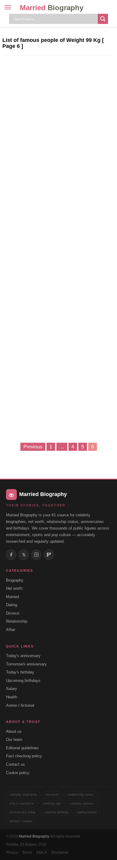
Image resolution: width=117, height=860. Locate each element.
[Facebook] (11, 555)
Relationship (16, 621)
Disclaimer (60, 852)
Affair (10, 629)
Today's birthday (20, 672)
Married (51, 8)
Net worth (14, 588)
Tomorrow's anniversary (26, 664)
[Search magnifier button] (103, 19)
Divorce (12, 613)
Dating (11, 605)
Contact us (15, 764)
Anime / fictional (20, 705)
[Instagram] (36, 555)
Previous (32, 446)
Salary (11, 688)
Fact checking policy (24, 756)
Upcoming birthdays (23, 680)
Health (11, 697)
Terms (27, 852)
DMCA (41, 852)
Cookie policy (17, 772)
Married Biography (34, 836)
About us (14, 731)
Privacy (12, 852)
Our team (14, 739)
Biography (14, 580)
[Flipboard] (49, 555)
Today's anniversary (23, 655)
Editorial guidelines (22, 748)
